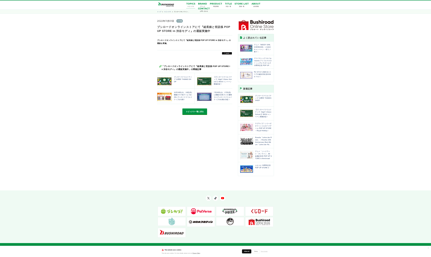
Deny (256, 251)
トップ (159, 11)
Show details (264, 251)
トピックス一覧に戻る (195, 112)
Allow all (246, 251)
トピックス (167, 11)
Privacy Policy (196, 253)
